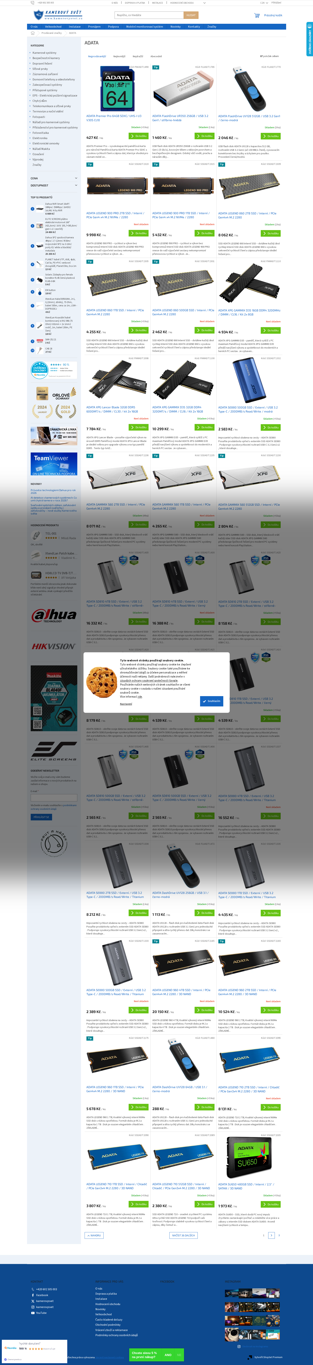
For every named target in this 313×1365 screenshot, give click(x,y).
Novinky (100, 1309)
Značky (37, 165)
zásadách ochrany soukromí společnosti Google (149, 681)
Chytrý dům (40, 101)
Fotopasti (39, 117)
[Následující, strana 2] (271, 1235)
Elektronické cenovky (46, 143)
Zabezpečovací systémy (47, 85)
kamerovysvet (45, 1301)
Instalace (157, 3)
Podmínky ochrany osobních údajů (116, 1335)
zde (140, 697)
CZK (262, 3)
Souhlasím (214, 701)
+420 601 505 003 (46, 1289)
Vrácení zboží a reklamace (111, 1330)
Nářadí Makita (41, 149)
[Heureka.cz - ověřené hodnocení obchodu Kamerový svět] (54, 370)
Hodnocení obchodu (182, 3)
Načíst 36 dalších (183, 1235)
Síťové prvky (40, 69)
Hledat (191, 15)
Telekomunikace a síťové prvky (52, 106)
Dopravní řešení (42, 64)
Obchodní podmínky (107, 1325)
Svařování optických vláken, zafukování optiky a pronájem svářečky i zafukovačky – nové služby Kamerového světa (54, 509)
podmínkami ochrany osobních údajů (54, 807)
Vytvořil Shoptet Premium (268, 1357)
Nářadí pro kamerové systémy (51, 122)
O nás (115, 3)
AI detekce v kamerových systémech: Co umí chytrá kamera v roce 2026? (54, 499)
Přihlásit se (41, 817)
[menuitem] (34, 27)
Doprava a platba (135, 3)
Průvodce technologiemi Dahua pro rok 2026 (53, 491)
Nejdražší (138, 56)
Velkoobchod (103, 1314)
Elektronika (40, 138)
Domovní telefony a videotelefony (54, 79)
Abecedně (156, 56)
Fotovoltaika (41, 133)
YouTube (41, 1313)
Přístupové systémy (45, 90)
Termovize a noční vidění (48, 111)
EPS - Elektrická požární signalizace (55, 96)
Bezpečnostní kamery (46, 58)
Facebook (42, 1295)
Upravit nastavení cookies (110, 1357)
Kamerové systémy (44, 53)
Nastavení (126, 704)
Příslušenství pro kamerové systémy (55, 128)
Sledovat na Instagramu (255, 1346)
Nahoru (96, 1235)
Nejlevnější (119, 56)
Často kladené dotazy (108, 1320)
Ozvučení (38, 154)
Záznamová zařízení (45, 74)
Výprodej (38, 160)
